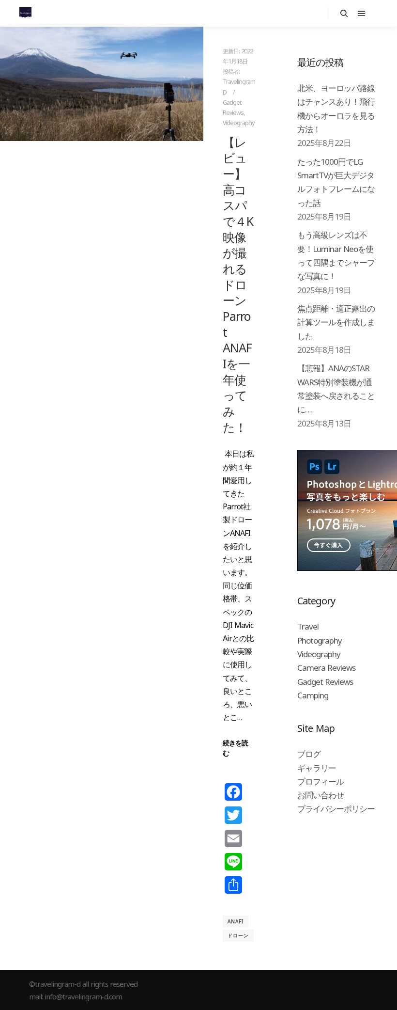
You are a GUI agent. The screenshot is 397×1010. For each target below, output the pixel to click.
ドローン (238, 935)
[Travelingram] (25, 13)
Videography (238, 123)
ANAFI (236, 921)
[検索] (344, 13)
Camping (312, 695)
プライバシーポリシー (336, 808)
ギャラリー (316, 767)
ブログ (309, 753)
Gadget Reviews (325, 681)
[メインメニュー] (361, 13)
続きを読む (235, 748)
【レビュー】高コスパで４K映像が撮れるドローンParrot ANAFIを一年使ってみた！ (238, 284)
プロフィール (320, 781)
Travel (308, 626)
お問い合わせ (320, 795)
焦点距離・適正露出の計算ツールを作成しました (336, 322)
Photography (319, 640)
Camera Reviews (326, 667)
